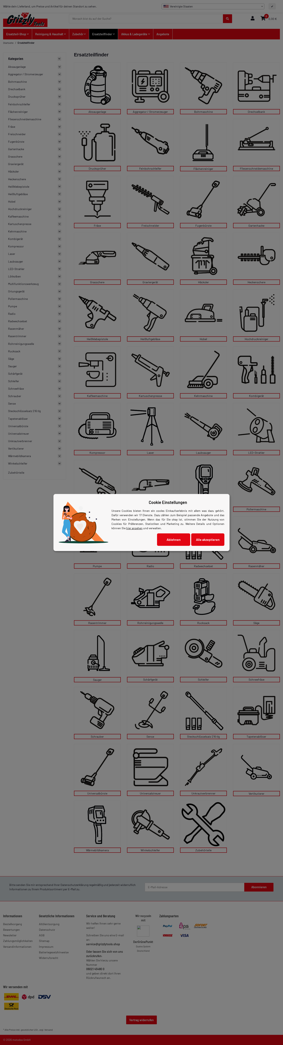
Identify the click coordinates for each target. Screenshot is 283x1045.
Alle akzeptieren (208, 539)
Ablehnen (174, 539)
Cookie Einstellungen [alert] (168, 502)
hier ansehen (134, 528)
